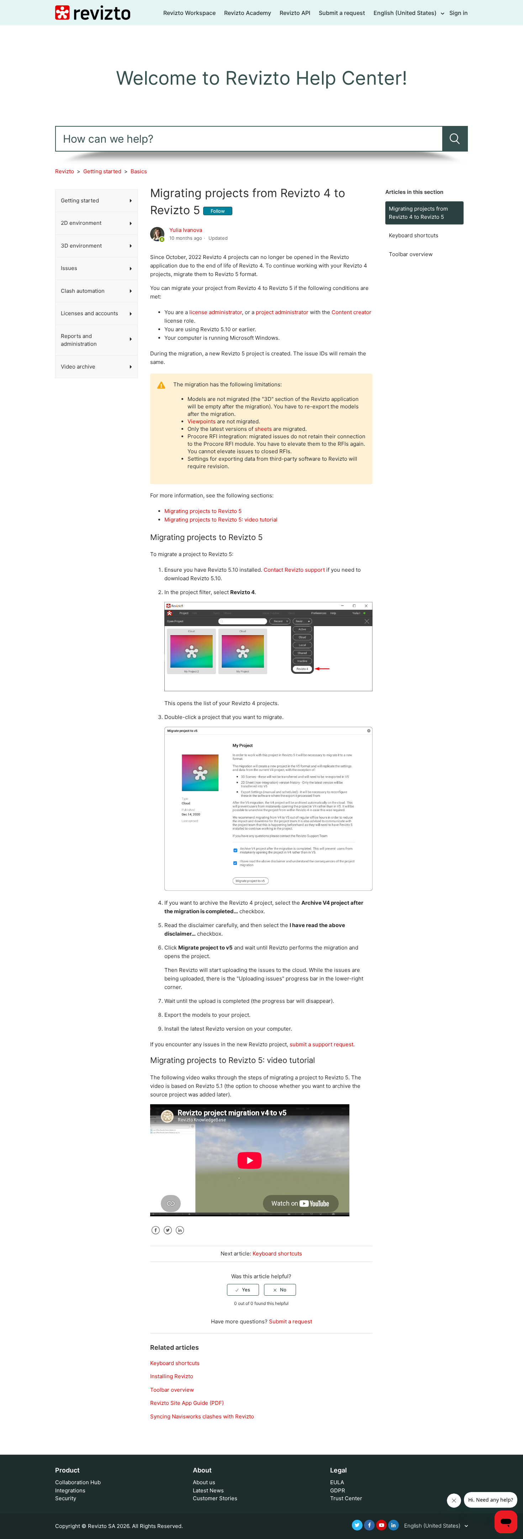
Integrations (70, 1490)
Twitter (167, 1235)
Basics (139, 171)
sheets (263, 428)
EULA (337, 1482)
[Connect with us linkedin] (393, 1525)
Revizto (64, 171)
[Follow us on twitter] (357, 1525)
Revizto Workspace (189, 12)
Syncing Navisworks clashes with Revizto (202, 1416)
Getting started (102, 171)
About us (204, 1482)
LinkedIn (179, 1235)
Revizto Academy (247, 12)
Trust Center (346, 1498)
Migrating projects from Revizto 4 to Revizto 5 (418, 212)
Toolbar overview (411, 254)
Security (65, 1498)
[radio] (243, 1289)
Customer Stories (215, 1498)
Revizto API (295, 12)
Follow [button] (218, 211)
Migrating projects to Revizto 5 (203, 511)
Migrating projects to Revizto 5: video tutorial (221, 519)
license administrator (215, 312)
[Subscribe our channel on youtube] (381, 1525)
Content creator (351, 312)
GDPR (337, 1490)
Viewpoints (201, 421)
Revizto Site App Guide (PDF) (187, 1403)
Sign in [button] (458, 12)
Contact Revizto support (294, 569)
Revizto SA (101, 1526)
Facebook (155, 1235)
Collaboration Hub (78, 1482)
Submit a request (342, 12)
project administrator (282, 312)
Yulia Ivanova (185, 230)
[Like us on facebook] (369, 1525)
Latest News (208, 1490)
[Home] (92, 12)
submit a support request (321, 1044)
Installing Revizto (171, 1376)
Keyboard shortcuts (413, 235)
